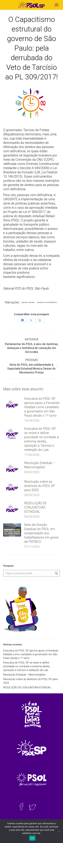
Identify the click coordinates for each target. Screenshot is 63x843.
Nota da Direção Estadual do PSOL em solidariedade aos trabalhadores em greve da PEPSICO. (41, 533)
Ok (32, 838)
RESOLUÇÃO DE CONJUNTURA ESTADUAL (35, 507)
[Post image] (12, 403)
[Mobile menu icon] (56, 5)
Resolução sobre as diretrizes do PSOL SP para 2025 (39, 486)
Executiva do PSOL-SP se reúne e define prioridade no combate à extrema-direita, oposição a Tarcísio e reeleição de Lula (41, 439)
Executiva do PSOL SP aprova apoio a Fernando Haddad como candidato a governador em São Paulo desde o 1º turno (42, 407)
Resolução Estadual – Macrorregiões (39, 465)
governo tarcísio (28, 302)
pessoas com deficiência (47, 302)
